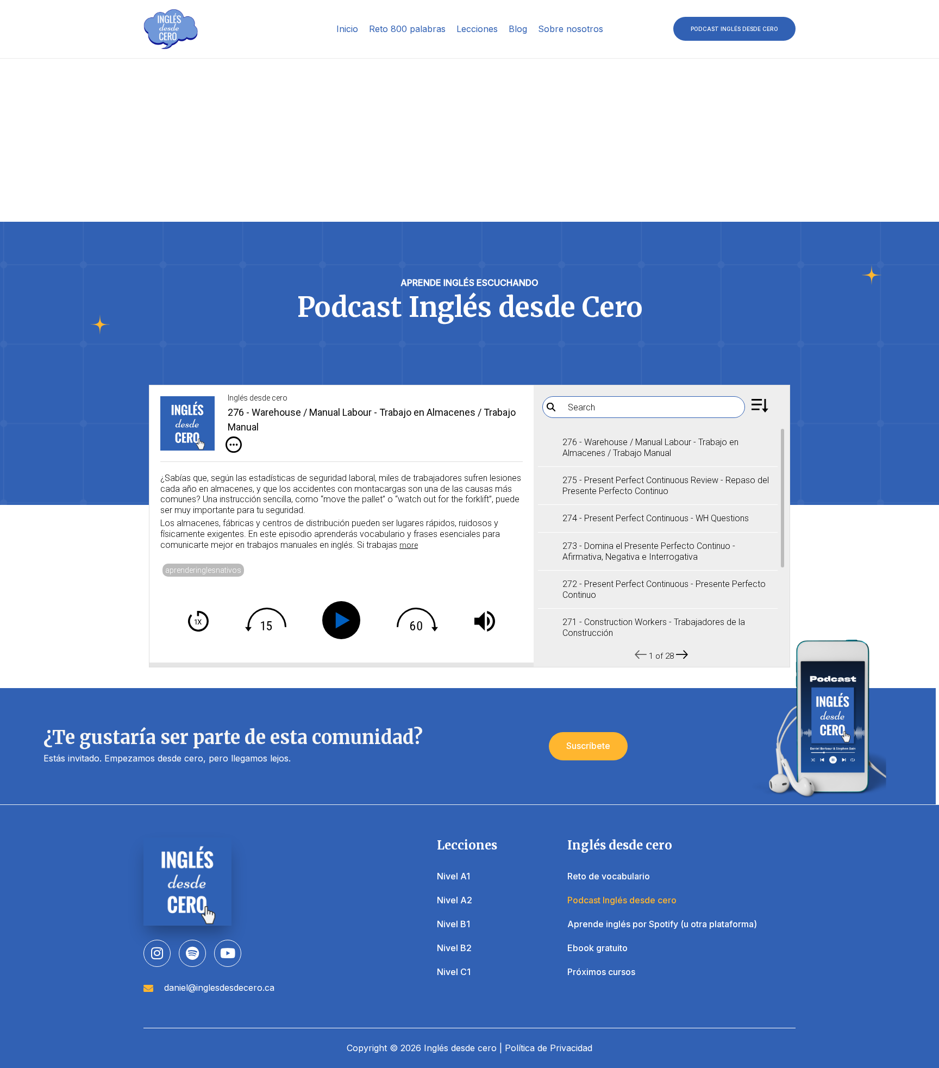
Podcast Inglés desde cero (622, 900)
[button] (734, 29)
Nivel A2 (454, 900)
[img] (234, 444)
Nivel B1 (453, 924)
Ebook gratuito (597, 947)
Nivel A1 (453, 876)
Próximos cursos (601, 971)
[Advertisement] (469, 140)
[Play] (344, 620)
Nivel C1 (454, 971)
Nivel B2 (454, 947)
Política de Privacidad (548, 1047)
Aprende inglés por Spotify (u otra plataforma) (662, 924)
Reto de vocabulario (608, 876)
